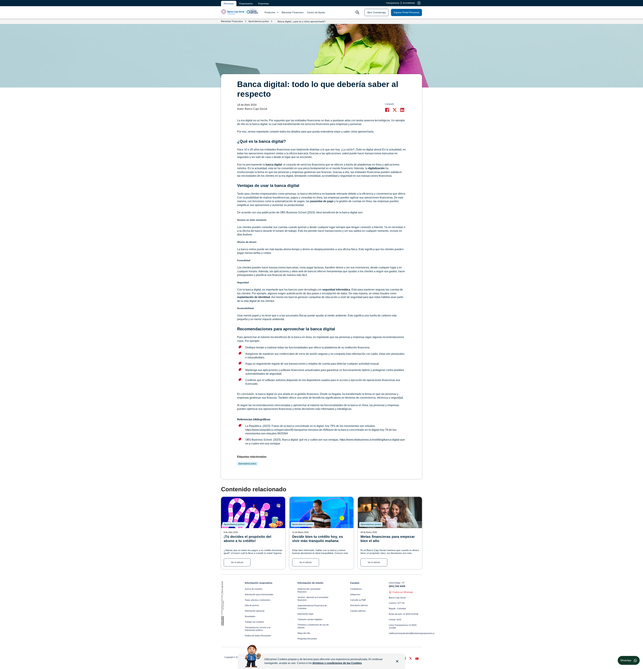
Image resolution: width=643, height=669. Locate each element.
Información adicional (254, 611)
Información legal (305, 614)
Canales (354, 582)
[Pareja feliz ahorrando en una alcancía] (390, 512)
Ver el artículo (237, 562)
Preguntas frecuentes (307, 639)
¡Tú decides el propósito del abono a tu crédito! (247, 539)
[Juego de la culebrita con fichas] (253, 512)
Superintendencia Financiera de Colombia (312, 607)
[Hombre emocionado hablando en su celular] (322, 512)
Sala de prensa (252, 605)
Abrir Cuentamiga (376, 12)
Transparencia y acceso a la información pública (257, 629)
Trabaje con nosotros (254, 622)
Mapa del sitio (304, 633)
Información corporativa (258, 582)
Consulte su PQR (358, 600)
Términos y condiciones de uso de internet (313, 626)
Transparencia (392, 3)
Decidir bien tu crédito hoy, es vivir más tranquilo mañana (317, 539)
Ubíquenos (355, 594)
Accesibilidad (409, 3)
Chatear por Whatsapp (402, 592)
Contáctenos (356, 589)
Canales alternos (358, 611)
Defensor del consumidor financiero (309, 590)
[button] (388, 110)
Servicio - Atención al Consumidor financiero (313, 598)
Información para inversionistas (259, 594)
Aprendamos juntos (247, 464)
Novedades (250, 616)
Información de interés (310, 582)
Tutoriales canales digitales (310, 619)
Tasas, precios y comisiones (257, 600)
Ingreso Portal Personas (406, 12)
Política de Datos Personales (258, 636)
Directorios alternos (359, 605)
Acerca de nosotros (253, 589)
